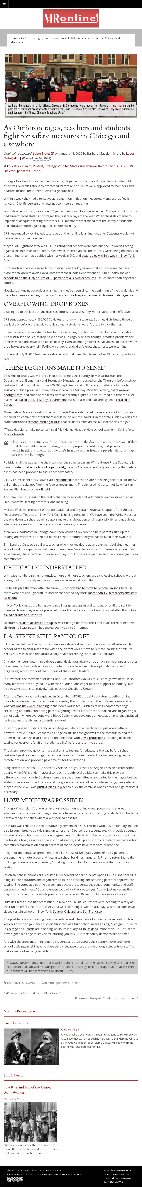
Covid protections (93, 738)
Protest (38, 166)
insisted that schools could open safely (38, 467)
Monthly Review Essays (20, 1011)
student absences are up (36, 623)
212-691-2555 (115, 1182)
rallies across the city (18, 720)
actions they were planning (30, 706)
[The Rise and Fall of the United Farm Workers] (30, 1122)
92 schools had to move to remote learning (90, 588)
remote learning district (44, 422)
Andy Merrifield (70, 1029)
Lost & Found (13, 1075)
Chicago (12, 929)
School (36, 171)
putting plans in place (52, 787)
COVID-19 (126, 166)
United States (69, 166)
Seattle (58, 911)
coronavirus (109, 166)
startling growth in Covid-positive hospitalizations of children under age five (80, 295)
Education (14, 166)
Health (26, 166)
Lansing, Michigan (111, 924)
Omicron (10, 171)
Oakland (70, 911)
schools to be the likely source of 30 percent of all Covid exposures (50, 278)
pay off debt (41, 489)
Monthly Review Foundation (119, 1170)
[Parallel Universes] (31, 1046)
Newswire (90, 166)
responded (63, 480)
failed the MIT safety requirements (43, 400)
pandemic (23, 171)
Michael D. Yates (14, 1099)
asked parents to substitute (23, 615)
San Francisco (92, 911)
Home (14, 38)
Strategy (51, 166)
